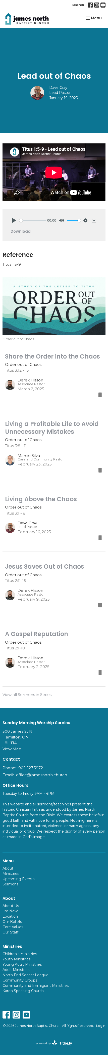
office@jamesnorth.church (41, 774)
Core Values (13, 927)
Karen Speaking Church (23, 991)
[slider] (32, 220)
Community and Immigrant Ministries (36, 985)
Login (100, 1026)
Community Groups (20, 980)
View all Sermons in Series (27, 694)
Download (21, 231)
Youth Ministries (16, 959)
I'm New (10, 911)
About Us (11, 906)
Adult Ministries (16, 969)
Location (10, 916)
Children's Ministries (20, 954)
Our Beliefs (12, 921)
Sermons (10, 884)
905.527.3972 (30, 767)
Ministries (11, 873)
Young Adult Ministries (22, 964)
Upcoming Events (18, 879)
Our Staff (10, 932)
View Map (12, 749)
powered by (51, 1047)
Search (78, 5)
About (8, 868)
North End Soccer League (25, 975)
